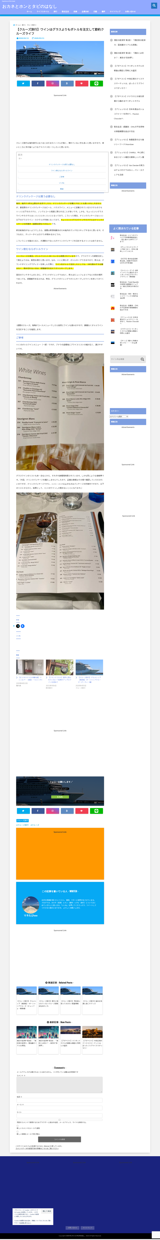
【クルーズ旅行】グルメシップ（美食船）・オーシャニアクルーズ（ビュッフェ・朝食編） (26, 1004)
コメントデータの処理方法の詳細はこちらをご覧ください (37, 1148)
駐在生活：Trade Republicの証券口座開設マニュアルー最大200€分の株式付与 (129, 285)
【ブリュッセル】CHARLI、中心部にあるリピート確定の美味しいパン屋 (129, 155)
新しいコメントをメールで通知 (28, 1128)
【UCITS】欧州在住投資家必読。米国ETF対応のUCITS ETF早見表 (129, 261)
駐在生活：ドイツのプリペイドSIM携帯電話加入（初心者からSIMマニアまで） (129, 238)
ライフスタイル (43, 12)
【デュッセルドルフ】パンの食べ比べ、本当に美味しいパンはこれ (129, 249)
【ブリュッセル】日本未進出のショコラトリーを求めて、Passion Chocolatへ (129, 114)
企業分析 (85, 12)
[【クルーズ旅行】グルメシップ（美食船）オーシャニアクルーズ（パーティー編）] (89, 667)
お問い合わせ (130, 12)
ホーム (29, 12)
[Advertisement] (60, 119)
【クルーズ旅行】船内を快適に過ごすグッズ (92, 1002)
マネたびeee (30, 915)
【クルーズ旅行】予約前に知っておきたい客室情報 (70, 1002)
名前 (19, 1097)
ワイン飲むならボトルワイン (61, 171)
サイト (19, 1112)
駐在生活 (65, 12)
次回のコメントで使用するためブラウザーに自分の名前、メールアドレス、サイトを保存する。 (52, 1122)
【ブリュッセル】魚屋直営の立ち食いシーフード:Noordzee (129, 142)
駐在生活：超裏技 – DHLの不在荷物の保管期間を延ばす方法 (129, 129)
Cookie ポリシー (25, 1223)
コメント (21, 1076)
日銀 (95, 12)
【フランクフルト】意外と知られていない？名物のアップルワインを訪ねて (59, 680)
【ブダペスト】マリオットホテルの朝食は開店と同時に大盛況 (70, 1043)
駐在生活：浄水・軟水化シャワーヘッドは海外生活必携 (129, 296)
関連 (61, 189)
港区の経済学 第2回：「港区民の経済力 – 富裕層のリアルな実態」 (27, 1043)
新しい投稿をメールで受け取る (28, 1134)
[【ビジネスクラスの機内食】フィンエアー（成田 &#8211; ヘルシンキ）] (30, 667)
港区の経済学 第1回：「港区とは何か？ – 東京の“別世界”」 (48, 1043)
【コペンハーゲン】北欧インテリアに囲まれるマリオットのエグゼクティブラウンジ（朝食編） (129, 274)
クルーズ (35, 825)
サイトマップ (115, 12)
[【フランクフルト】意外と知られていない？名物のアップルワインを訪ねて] (59, 667)
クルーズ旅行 (22, 821)
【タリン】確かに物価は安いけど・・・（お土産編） (129, 343)
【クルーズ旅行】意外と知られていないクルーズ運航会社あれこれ (48, 1003)
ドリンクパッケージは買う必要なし (62, 164)
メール (20, 1105)
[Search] (142, 359)
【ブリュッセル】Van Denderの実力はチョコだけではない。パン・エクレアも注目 (129, 170)
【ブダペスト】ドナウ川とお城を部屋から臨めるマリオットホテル (129, 98)
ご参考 (61, 177)
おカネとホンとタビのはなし (29, 6)
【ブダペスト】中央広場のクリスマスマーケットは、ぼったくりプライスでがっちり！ (92, 1044)
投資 (75, 12)
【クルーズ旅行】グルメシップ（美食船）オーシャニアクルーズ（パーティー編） (89, 680)
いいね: (61, 183)
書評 (103, 12)
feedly (61, 797)
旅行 (55, 12)
